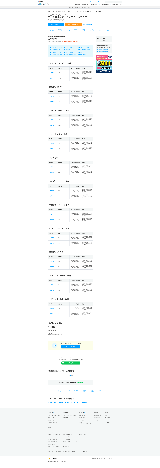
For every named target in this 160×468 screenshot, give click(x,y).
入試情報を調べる (51, 420)
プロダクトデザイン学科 (56, 52)
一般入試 (52, 72)
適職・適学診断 (81, 420)
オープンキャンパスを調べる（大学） (54, 415)
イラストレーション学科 (85, 47)
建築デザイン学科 (83, 52)
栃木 (56, 402)
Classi (64, 444)
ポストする (74, 382)
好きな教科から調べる (98, 417)
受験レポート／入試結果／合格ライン (69, 441)
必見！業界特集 (65, 417)
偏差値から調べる (51, 417)
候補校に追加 (87, 24)
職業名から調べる (82, 415)
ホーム (49, 11)
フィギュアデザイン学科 (85, 49)
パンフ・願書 (73, 24)
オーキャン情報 (56, 24)
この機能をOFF (104, 40)
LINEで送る (80, 382)
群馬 (62, 402)
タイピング (80, 436)
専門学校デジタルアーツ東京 (104, 51)
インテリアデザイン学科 (71, 52)
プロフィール (107, 420)
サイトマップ (85, 451)
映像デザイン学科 (69, 47)
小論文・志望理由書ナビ (67, 439)
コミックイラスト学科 (56, 49)
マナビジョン (44, 4)
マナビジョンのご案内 (51, 451)
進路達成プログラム (51, 444)
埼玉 (68, 402)
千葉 (74, 402)
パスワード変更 (107, 422)
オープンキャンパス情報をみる (71, 346)
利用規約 (59, 451)
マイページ (107, 412)
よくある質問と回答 (66, 451)
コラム (121, 4)
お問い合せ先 (83, 54)
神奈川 (85, 402)
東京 (79, 402)
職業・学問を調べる (106, 4)
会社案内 (110, 458)
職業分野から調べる (82, 417)
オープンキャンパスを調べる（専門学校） (70, 415)
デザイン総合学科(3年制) (71, 54)
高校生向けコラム (51, 427)
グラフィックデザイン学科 (57, 47)
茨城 (51, 402)
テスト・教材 (115, 4)
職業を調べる (81, 412)
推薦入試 (52, 78)
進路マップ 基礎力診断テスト (53, 439)
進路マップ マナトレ (82, 434)
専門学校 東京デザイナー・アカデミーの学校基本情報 (75, 11)
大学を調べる (77, 4)
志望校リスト (107, 415)
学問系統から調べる (97, 415)
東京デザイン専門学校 (103, 49)
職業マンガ (85, 423)
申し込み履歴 (107, 417)
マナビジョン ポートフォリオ (53, 446)
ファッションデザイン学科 (57, 54)
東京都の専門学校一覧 (61, 11)
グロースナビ (65, 446)
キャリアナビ (65, 436)
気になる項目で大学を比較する (53, 422)
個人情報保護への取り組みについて (99, 458)
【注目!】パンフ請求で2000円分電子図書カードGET (79, 7)
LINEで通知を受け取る (71, 362)
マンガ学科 (68, 49)
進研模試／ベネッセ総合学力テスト (54, 434)
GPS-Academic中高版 (66, 434)
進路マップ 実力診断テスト (52, 441)
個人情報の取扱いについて (76, 451)
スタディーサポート (51, 436)
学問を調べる (96, 412)
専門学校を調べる (85, 4)
